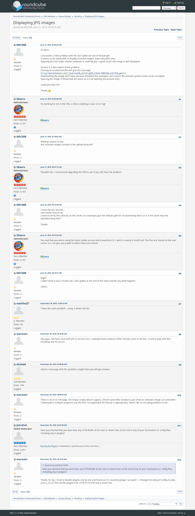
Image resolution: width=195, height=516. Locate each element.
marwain (22, 334)
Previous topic (161, 29)
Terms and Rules (169, 513)
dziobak (21, 364)
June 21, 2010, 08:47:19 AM (51, 167)
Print (180, 38)
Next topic (176, 29)
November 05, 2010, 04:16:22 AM (53, 459)
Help (159, 513)
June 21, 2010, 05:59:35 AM (51, 45)
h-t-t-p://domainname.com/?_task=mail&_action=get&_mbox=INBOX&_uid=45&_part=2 (83, 73)
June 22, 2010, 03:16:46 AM (51, 205)
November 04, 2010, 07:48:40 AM (53, 364)
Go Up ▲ (181, 513)
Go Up (15, 492)
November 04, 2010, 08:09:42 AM (53, 395)
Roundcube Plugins (49, 446)
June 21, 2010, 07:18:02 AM (51, 136)
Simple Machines (30, 513)
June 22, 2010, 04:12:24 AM (51, 235)
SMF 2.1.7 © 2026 (16, 513)
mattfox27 (22, 303)
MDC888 (21, 45)
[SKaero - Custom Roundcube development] (15, 127)
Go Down (16, 38)
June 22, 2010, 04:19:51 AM (51, 273)
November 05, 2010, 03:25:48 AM (53, 425)
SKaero (20, 99)
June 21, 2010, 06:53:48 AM (51, 99)
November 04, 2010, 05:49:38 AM (53, 334)
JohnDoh (21, 425)
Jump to (142, 503)
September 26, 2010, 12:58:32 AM (53, 303)
